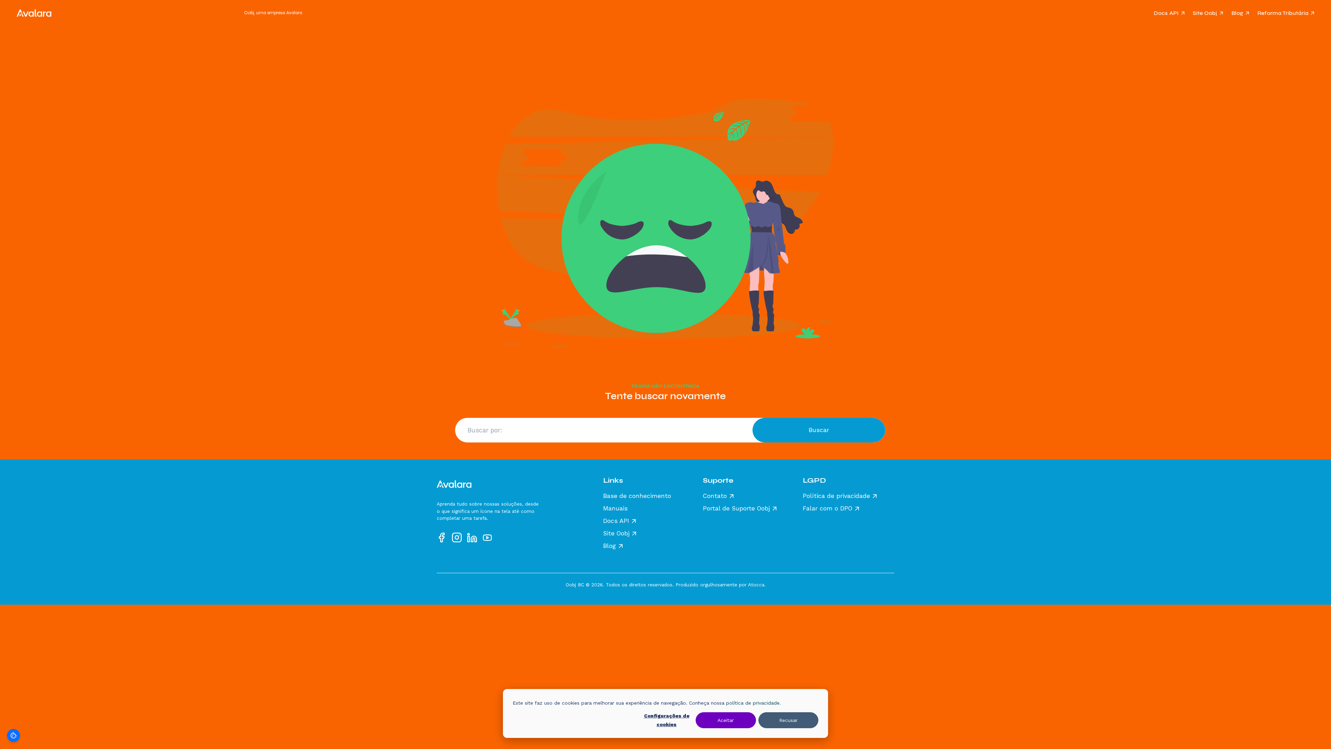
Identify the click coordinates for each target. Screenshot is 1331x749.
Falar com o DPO (827, 509)
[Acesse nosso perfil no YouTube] (487, 537)
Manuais (615, 509)
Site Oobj (1205, 13)
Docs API (1166, 13)
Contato (715, 496)
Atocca (756, 584)
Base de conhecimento (637, 496)
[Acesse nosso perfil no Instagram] (457, 537)
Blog (1237, 13)
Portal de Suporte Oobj (736, 509)
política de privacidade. (753, 703)
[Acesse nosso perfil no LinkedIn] (472, 537)
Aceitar (725, 720)
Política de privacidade (836, 496)
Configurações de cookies (666, 720)
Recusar (788, 720)
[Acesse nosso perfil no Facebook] (441, 537)
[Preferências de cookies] (13, 735)
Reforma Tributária (1283, 13)
